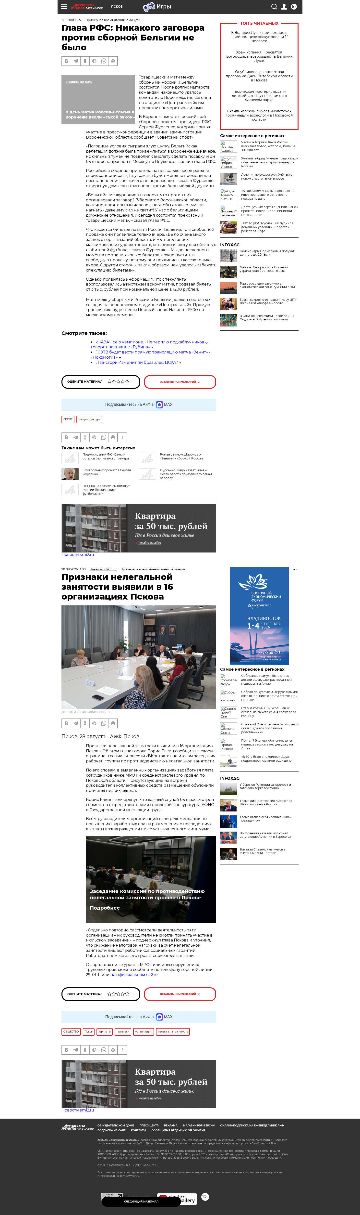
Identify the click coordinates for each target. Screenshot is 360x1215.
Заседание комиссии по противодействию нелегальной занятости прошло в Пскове (147, 894)
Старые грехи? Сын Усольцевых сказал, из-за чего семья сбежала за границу (268, 712)
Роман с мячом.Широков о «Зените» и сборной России (181, 456)
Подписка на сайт (111, 1130)
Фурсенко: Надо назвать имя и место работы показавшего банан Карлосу (186, 474)
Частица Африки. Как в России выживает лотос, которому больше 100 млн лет (268, 146)
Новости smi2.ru (77, 554)
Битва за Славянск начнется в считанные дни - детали (262, 851)
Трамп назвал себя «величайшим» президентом (266, 818)
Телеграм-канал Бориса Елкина (85, 712)
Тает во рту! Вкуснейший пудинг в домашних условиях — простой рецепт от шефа (267, 227)
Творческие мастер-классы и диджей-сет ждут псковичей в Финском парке (259, 96)
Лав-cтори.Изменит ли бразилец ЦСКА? (137, 362)
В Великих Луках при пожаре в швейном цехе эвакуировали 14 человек (259, 37)
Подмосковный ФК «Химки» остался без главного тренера (106, 456)
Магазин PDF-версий (199, 1125)
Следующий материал (141, 1201)
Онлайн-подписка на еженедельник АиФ (252, 1125)
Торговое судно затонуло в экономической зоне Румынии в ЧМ (267, 285)
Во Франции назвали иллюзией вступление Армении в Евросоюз (265, 835)
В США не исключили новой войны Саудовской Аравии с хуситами (267, 317)
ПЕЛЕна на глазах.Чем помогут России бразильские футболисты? (106, 490)
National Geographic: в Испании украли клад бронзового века (264, 269)
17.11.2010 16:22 (71, 20)
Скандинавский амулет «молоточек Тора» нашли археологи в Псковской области (259, 115)
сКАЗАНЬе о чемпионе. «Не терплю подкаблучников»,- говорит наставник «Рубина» (149, 345)
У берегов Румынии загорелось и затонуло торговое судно (265, 786)
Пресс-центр (149, 1125)
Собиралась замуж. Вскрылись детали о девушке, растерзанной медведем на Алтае (266, 679)
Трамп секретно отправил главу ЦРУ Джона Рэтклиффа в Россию (268, 301)
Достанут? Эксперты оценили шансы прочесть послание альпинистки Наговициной (269, 211)
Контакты (138, 1130)
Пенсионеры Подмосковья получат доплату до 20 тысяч (267, 252)
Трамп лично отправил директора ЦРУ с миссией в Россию (266, 802)
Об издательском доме (115, 1125)
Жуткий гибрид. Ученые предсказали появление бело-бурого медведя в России (269, 162)
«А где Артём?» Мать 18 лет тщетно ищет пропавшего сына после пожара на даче (267, 194)
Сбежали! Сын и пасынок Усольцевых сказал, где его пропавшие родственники (270, 728)
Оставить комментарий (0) (180, 381)
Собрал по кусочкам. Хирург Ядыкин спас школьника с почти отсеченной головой (269, 696)
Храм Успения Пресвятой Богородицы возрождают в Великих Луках (259, 56)
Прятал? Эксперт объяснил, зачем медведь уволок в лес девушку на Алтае (267, 744)
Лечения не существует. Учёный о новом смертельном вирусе (266, 176)
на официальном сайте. (134, 974)
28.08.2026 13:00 (73, 569)
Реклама (171, 1125)
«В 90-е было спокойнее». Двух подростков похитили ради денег (267, 758)
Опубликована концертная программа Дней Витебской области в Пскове (259, 76)
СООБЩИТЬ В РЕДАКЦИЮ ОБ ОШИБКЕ (178, 1130)
